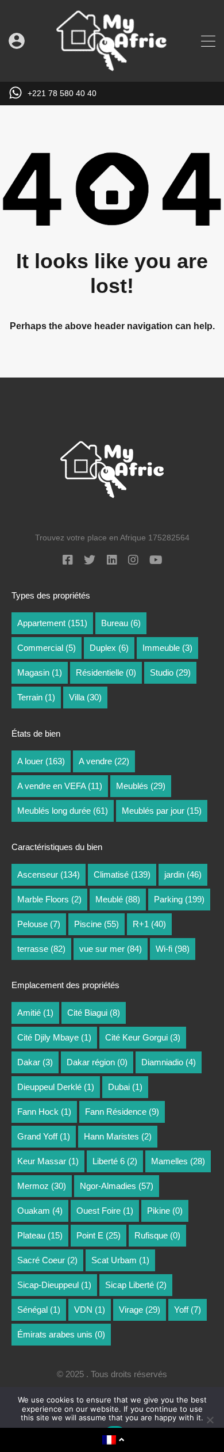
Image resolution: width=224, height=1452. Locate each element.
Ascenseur (48, 874)
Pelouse (38, 924)
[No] (209, 1420)
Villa (85, 697)
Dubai (125, 1087)
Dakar (35, 1062)
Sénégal (38, 1309)
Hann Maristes (118, 1136)
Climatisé (122, 874)
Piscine (96, 924)
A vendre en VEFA (59, 786)
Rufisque (157, 1235)
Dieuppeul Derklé (55, 1087)
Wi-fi (173, 949)
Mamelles (178, 1161)
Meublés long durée (62, 810)
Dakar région (97, 1062)
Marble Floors (49, 899)
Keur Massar (48, 1161)
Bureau (121, 623)
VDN (89, 1309)
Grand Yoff (43, 1136)
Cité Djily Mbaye (54, 1037)
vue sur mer (110, 949)
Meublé (117, 899)
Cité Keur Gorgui (142, 1037)
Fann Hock (44, 1111)
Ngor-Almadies (116, 1186)
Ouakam (40, 1210)
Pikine (165, 1210)
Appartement (52, 623)
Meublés (140, 786)
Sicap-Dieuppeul (54, 1285)
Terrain (36, 697)
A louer (41, 761)
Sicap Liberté (136, 1285)
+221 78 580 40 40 (62, 93)
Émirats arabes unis (61, 1334)
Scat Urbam (120, 1260)
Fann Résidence (122, 1111)
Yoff (187, 1309)
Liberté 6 (114, 1161)
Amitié (35, 1012)
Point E (98, 1235)
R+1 (149, 924)
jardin (183, 874)
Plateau (40, 1235)
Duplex (109, 648)
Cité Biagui (93, 1012)
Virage (139, 1309)
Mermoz (41, 1186)
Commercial (46, 648)
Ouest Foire (104, 1210)
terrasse (41, 949)
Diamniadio (168, 1062)
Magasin (39, 672)
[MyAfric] (112, 68)
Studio (170, 672)
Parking (179, 899)
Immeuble (167, 648)
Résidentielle (106, 672)
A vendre (104, 761)
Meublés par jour (162, 810)
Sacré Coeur (47, 1260)
